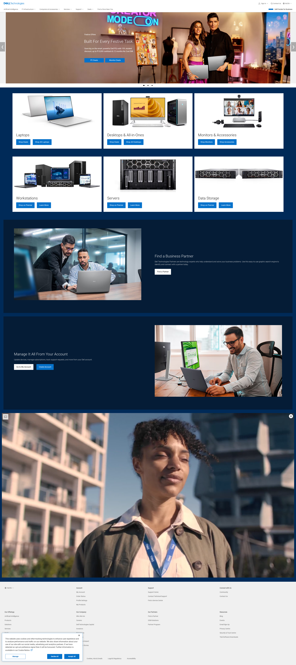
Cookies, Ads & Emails (94, 658)
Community (224, 592)
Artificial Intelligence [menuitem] (11, 9)
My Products (80, 605)
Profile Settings (81, 600)
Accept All (71, 656)
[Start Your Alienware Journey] (148, 85)
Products (8, 620)
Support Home (153, 592)
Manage (15, 656)
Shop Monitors (206, 142)
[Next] (293, 46)
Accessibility (131, 658)
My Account (80, 592)
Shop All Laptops (42, 142)
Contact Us (224, 596)
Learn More (44, 205)
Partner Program (154, 624)
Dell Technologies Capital (85, 624)
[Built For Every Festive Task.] (144, 85)
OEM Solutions (153, 620)
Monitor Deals (115, 60)
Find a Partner (163, 272)
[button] (263, 3)
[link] (276, 3)
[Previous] (2, 46)
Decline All (54, 656)
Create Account (45, 367)
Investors (79, 629)
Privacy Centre (225, 629)
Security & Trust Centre (228, 633)
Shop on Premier (25, 205)
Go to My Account (23, 367)
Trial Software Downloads (229, 637)
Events (222, 620)
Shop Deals (23, 142)
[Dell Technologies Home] (14, 3)
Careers (79, 620)
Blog (221, 616)
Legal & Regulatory (114, 658)
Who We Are (80, 616)
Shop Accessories (227, 142)
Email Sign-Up (225, 624)
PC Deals (94, 60)
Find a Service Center (155, 600)
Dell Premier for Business (283, 9)
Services (8, 629)
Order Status (80, 596)
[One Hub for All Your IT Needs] (152, 85)
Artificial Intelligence (12, 616)
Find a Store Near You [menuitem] (105, 9)
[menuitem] (29, 9)
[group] (57, 121)
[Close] (79, 635)
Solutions (8, 624)
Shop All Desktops (133, 142)
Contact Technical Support (157, 596)
